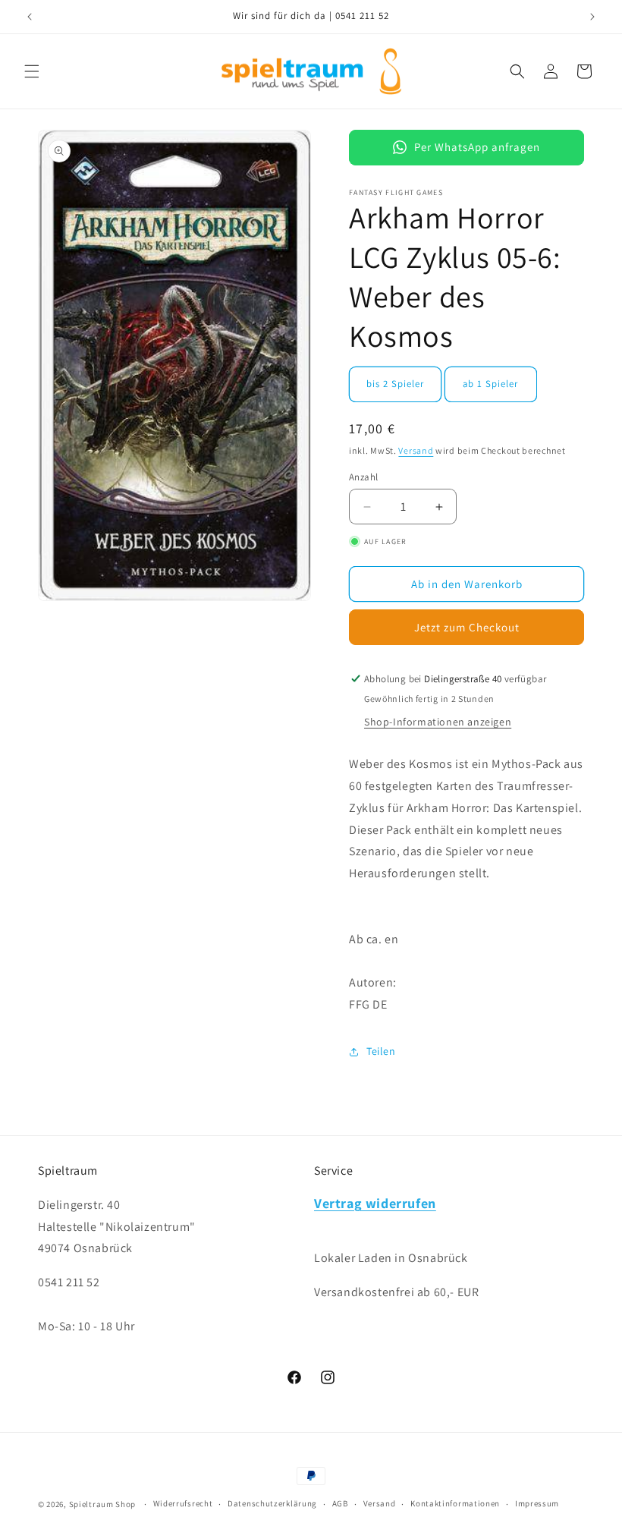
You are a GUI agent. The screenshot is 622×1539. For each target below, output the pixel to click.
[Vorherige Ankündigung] (29, 16)
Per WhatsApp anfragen (477, 147)
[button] (32, 71)
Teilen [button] (381, 1051)
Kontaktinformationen (455, 1503)
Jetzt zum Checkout (467, 627)
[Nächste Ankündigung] (592, 16)
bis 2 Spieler (395, 383)
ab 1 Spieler (490, 383)
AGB (340, 1503)
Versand (415, 450)
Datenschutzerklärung (272, 1503)
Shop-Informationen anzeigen (437, 722)
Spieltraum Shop (103, 1504)
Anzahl (363, 477)
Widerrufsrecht (183, 1503)
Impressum (537, 1503)
